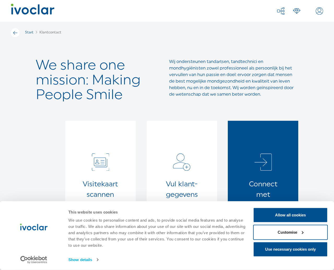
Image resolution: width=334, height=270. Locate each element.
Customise (287, 232)
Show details (80, 259)
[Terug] (15, 32)
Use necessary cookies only (290, 249)
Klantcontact (50, 32)
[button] (280, 11)
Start (29, 32)
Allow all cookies (290, 215)
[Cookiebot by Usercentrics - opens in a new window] (34, 260)
